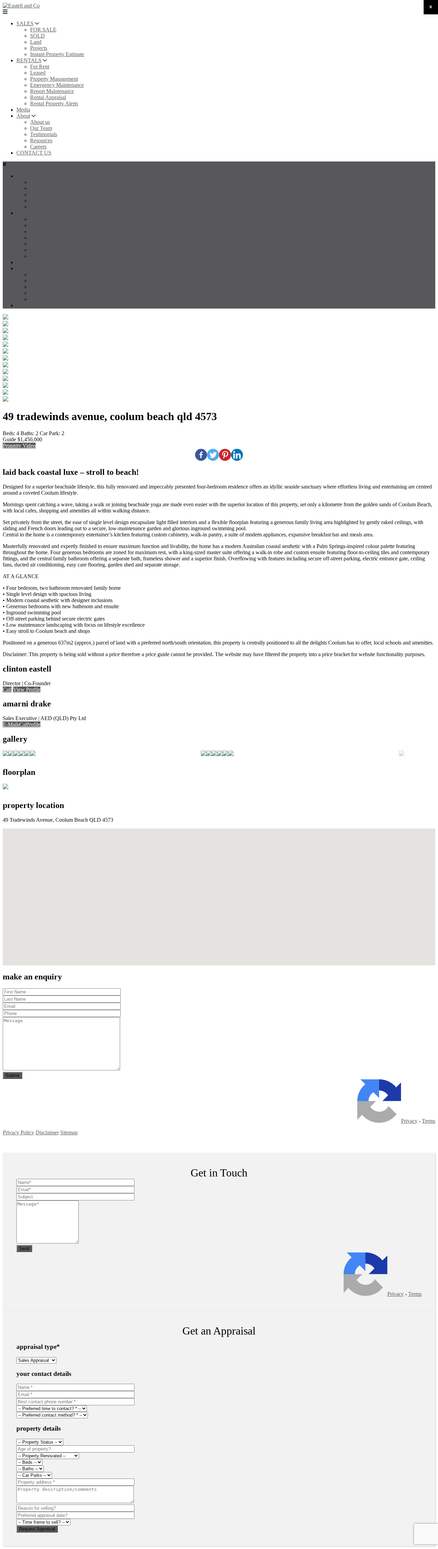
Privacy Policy (18, 1132)
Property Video (19, 445)
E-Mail (10, 724)
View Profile (26, 689)
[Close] (431, 7)
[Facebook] (201, 455)
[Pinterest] (225, 455)
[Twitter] (213, 455)
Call (7, 689)
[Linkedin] (237, 455)
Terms (428, 1121)
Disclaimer (47, 1132)
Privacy (409, 1121)
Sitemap (69, 1132)
